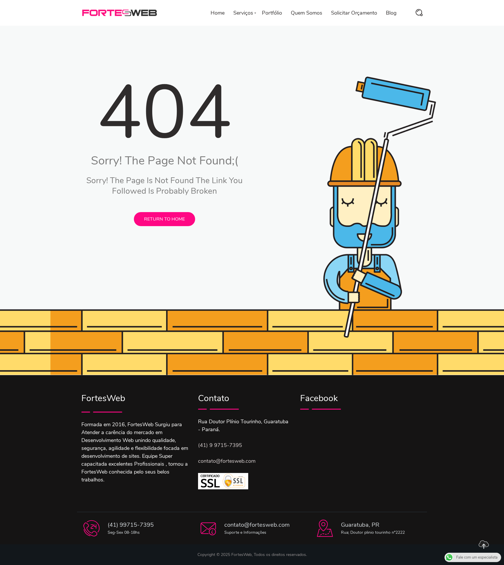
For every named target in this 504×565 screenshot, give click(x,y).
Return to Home (164, 219)
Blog (391, 12)
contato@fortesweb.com (227, 461)
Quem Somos (306, 12)
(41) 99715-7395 (131, 525)
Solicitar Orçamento (354, 12)
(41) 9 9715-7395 (220, 445)
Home (218, 12)
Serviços (243, 12)
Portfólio (272, 12)
